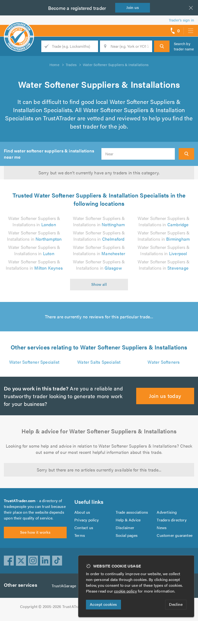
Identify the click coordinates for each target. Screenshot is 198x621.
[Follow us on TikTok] (57, 561)
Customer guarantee (174, 535)
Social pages (127, 535)
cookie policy (125, 591)
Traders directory (171, 520)
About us (82, 512)
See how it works (35, 532)
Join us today (165, 395)
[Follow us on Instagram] (33, 561)
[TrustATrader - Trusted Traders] (19, 28)
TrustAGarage (64, 585)
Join (132, 7)
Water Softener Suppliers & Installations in (34, 221)
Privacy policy (86, 520)
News (162, 527)
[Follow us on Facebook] (9, 561)
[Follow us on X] (21, 561)
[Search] (162, 46)
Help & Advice (128, 520)
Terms (79, 535)
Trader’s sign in (181, 19)
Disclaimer (125, 527)
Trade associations (132, 512)
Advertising (167, 512)
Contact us (83, 527)
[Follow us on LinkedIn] (45, 561)
